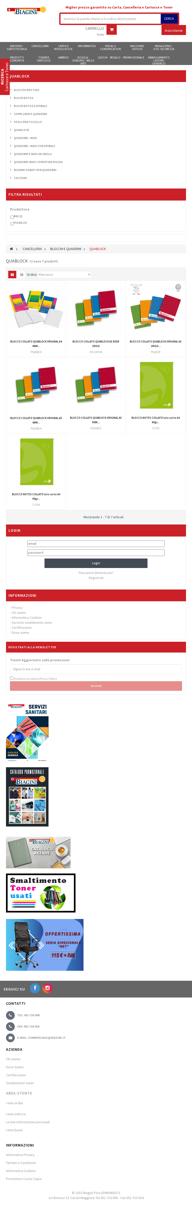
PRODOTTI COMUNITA (17, 59)
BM (18, 216)
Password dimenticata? (96, 572)
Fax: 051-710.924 (28, 1026)
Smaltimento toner (20, 1083)
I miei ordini (14, 1103)
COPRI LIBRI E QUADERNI (30, 114)
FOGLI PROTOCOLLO (28, 122)
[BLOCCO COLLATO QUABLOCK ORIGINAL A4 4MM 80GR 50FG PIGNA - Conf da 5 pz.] (36, 309)
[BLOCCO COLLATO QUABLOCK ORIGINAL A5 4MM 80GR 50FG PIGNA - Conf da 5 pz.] (36, 385)
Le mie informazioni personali (28, 1122)
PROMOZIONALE (133, 57)
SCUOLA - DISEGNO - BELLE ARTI (83, 60)
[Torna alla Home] (11, 248)
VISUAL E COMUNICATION (110, 47)
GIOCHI (103, 57)
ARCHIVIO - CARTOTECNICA (17, 47)
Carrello (95, 28)
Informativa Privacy (20, 1154)
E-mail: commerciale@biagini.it (41, 1038)
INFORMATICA (87, 46)
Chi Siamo (13, 1059)
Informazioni (22, 595)
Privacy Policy (48, 678)
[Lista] (22, 274)
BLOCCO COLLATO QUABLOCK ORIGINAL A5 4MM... (36, 420)
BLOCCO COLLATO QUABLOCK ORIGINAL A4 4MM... (36, 344)
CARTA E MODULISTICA (63, 47)
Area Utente (19, 1093)
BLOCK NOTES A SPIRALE (30, 106)
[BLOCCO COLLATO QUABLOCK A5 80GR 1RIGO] (95, 309)
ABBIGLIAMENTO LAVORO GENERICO (159, 60)
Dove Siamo (15, 1067)
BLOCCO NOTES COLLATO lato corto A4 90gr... (156, 420)
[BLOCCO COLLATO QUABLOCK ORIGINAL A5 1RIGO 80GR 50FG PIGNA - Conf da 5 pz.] (155, 309)
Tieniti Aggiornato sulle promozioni (40, 660)
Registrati (96, 578)
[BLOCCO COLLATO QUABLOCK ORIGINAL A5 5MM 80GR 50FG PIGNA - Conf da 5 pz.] (95, 385)
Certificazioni (22, 627)
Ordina (32, 274)
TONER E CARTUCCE (43, 59)
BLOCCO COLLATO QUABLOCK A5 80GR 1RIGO (95, 344)
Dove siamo (20, 632)
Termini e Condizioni (21, 1162)
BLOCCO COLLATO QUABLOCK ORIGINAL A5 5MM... (96, 420)
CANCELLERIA (40, 46)
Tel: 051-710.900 (28, 1015)
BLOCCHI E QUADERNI (65, 248)
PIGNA (20, 222)
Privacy (17, 607)
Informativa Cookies (27, 617)
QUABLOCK (21, 130)
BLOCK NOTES (23, 98)
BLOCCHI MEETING (27, 90)
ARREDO (63, 57)
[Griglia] (12, 274)
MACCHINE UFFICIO (137, 47)
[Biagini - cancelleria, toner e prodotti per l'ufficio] (26, 10)
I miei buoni (14, 1130)
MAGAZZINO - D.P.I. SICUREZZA (164, 47)
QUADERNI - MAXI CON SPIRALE (34, 146)
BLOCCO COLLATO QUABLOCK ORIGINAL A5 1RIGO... (156, 344)
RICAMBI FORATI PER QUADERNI (35, 170)
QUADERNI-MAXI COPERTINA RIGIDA (38, 162)
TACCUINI (20, 178)
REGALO (115, 57)
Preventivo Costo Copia (24, 1178)
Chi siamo (19, 612)
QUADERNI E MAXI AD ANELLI (33, 154)
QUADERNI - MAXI (25, 138)
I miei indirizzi (16, 1114)
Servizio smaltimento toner (32, 622)
